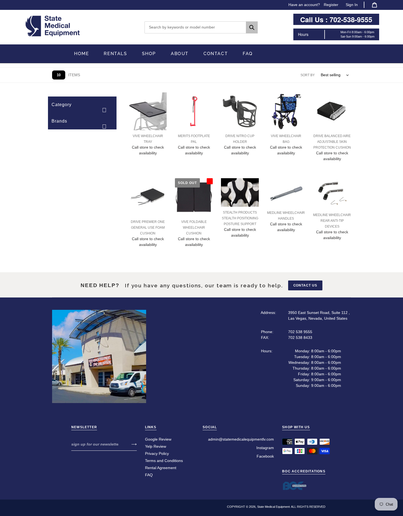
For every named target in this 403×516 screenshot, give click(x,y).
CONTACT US (305, 285)
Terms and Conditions (164, 460)
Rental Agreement (160, 468)
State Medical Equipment (273, 506)
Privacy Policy (157, 453)
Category (62, 104)
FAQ (149, 475)
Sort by (307, 75)
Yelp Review (155, 446)
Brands (59, 121)
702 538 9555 (300, 332)
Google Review (158, 439)
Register (331, 4)
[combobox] (201, 27)
